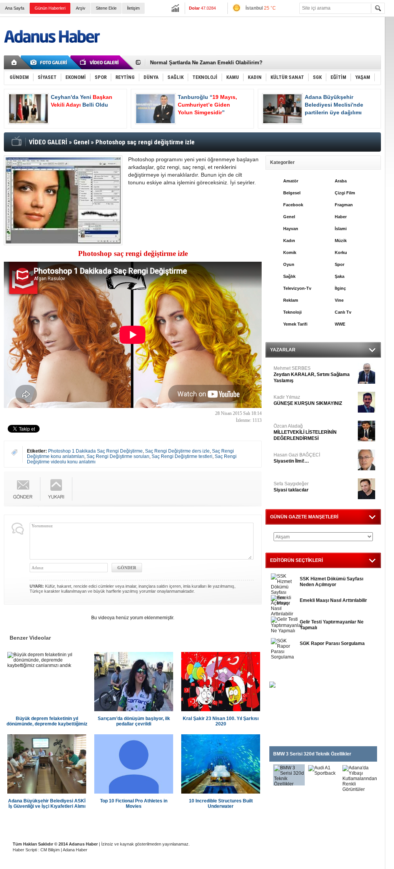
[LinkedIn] (237, 494)
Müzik (341, 240)
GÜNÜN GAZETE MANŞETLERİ (304, 517)
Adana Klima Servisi (280, 824)
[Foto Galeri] (50, 62)
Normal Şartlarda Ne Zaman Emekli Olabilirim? (206, 62)
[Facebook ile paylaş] (345, 62)
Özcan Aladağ (305, 432)
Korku (341, 252)
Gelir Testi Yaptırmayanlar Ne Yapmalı (332, 624)
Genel (289, 216)
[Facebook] (225, 481)
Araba (341, 181)
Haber (341, 216)
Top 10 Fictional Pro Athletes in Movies (133, 803)
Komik (289, 252)
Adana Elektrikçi (235, 824)
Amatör (290, 181)
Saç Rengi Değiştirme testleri (182, 456)
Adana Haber (75, 849)
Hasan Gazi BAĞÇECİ (297, 458)
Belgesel (292, 193)
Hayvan (290, 228)
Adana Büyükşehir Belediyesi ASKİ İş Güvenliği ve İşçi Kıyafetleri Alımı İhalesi (46, 803)
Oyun (288, 264)
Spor (339, 264)
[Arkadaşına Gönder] (23, 489)
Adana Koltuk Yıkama (189, 824)
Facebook (293, 204)
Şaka (339, 276)
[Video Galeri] (100, 62)
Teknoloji (292, 312)
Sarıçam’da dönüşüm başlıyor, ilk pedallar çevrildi (134, 721)
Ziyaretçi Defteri (50, 824)
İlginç (340, 288)
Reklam (290, 300)
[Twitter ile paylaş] (357, 62)
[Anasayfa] (14, 62)
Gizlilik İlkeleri (89, 824)
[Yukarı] (56, 489)
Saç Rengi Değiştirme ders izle (177, 451)
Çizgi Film (345, 193)
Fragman (344, 204)
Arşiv (80, 8)
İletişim (133, 8)
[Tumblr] (225, 494)
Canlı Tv (343, 312)
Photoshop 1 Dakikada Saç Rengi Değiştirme (95, 451)
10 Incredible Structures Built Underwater (221, 803)
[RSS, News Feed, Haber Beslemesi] (368, 62)
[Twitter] (237, 481)
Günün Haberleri (50, 8)
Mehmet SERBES (312, 374)
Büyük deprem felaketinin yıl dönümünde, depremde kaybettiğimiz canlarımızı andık (47, 721)
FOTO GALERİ (286, 672)
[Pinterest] (249, 494)
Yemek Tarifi (295, 324)
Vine (339, 300)
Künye (19, 824)
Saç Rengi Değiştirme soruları (118, 456)
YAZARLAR (283, 350)
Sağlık (289, 276)
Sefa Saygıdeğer (291, 487)
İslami (341, 228)
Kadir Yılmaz (308, 400)
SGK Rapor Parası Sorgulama (332, 643)
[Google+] (249, 481)
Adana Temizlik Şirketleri (135, 824)
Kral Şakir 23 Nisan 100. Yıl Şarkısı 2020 (221, 721)
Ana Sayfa (14, 8)
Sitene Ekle (106, 8)
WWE (340, 324)
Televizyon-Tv (297, 288)
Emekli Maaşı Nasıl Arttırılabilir (333, 600)
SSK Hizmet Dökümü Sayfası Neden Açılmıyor (331, 581)
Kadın (289, 240)
